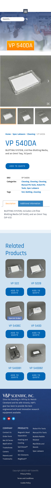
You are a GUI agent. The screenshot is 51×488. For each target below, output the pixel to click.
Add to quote (17, 166)
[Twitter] (13, 418)
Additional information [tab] (30, 203)
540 (23, 192)
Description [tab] (11, 203)
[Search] (27, 19)
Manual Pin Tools (28, 185)
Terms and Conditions (25, 478)
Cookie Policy (26, 483)
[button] (25, 11)
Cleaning (31, 134)
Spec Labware (19, 134)
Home (8, 134)
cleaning (37, 192)
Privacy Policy (25, 474)
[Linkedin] (4, 418)
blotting (29, 192)
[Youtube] (8, 418)
